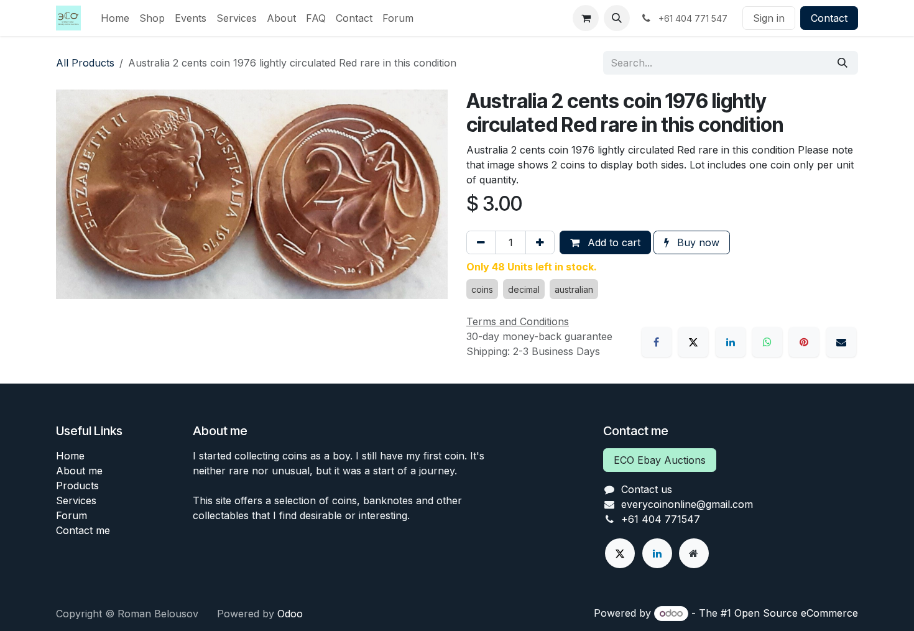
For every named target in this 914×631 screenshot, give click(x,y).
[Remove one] (481, 242)
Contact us (646, 489)
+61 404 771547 (660, 519)
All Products (85, 63)
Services (76, 500)
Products (77, 485)
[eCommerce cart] (586, 18)
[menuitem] (115, 18)
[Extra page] (694, 553)
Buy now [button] (696, 242)
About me (79, 470)
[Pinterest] (804, 342)
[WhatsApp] (767, 342)
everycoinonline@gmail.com (687, 504)
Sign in (769, 18)
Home (70, 455)
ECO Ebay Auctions (660, 460)
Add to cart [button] (612, 242)
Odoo (290, 613)
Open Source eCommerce (796, 613)
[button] (617, 18)
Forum (71, 515)
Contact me (83, 530)
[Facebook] (657, 342)
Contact (829, 18)
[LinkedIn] (731, 342)
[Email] (841, 342)
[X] (693, 342)
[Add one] (540, 242)
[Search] (842, 63)
